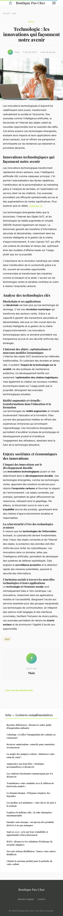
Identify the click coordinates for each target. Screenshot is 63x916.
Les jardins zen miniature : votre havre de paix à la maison (31, 804)
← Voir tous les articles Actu (18, 690)
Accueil (6, 13)
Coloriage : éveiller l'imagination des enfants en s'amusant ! (31, 736)
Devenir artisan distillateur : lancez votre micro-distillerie (31, 853)
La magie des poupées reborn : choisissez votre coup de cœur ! (31, 755)
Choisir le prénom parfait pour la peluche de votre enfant (29, 863)
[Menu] (54, 3)
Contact (41, 899)
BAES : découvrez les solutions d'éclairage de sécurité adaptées (30, 843)
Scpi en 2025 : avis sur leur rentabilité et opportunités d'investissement (27, 833)
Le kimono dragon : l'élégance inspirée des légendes (28, 795)
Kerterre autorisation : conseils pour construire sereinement (31, 746)
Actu (14, 13)
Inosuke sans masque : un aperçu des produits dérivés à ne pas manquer (30, 824)
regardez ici (35, 205)
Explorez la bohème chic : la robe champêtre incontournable (29, 814)
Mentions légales (26, 899)
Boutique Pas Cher (30, 3)
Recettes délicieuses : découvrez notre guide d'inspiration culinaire (29, 726)
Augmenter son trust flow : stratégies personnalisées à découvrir (25, 765)
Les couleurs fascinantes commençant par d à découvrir (30, 775)
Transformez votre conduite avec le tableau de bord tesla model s (30, 785)
